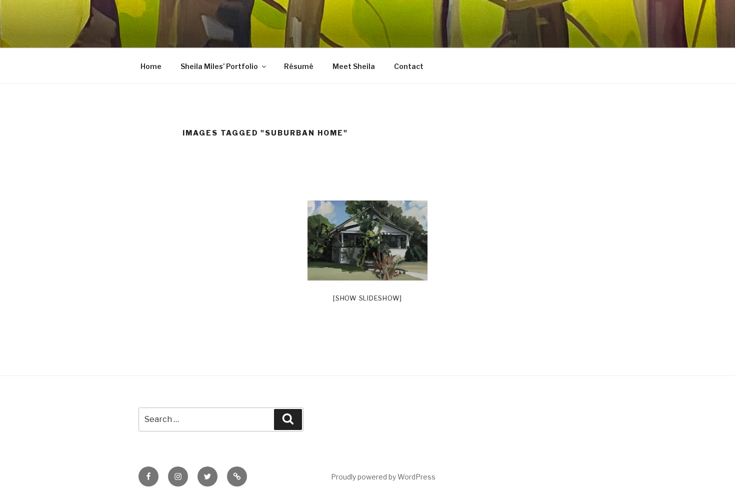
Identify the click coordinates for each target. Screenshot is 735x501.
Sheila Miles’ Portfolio (219, 66)
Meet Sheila (353, 66)
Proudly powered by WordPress (383, 476)
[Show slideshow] (367, 298)
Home (151, 66)
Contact (409, 66)
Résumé (299, 66)
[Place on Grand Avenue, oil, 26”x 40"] (368, 240)
